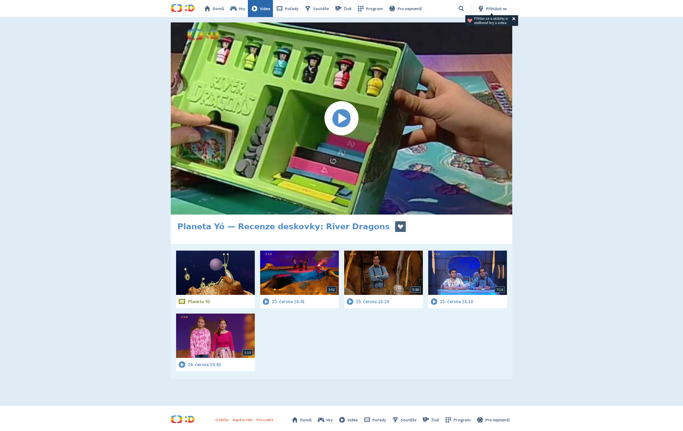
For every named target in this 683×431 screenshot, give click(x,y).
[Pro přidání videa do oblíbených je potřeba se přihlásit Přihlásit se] (400, 226)
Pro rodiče (265, 419)
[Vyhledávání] (461, 8)
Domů (218, 8)
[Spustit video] (341, 118)
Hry (242, 8)
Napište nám (242, 419)
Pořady (292, 8)
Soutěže (321, 8)
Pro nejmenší (410, 8)
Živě (347, 8)
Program (374, 8)
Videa (265, 8)
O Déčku (222, 419)
